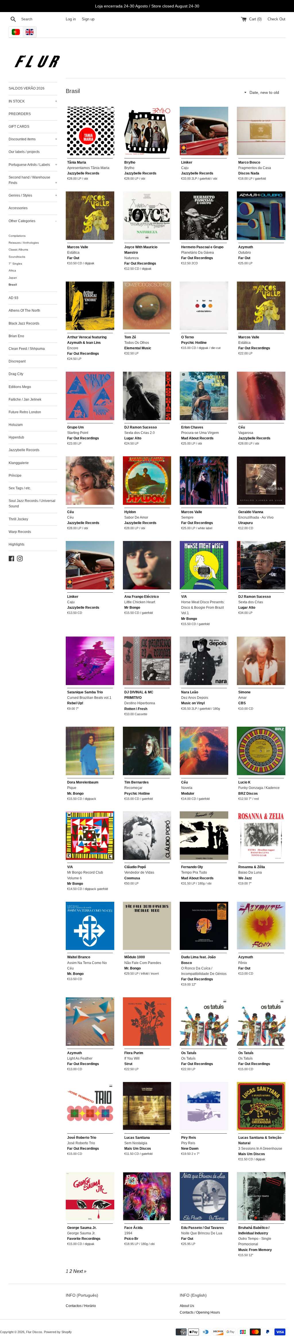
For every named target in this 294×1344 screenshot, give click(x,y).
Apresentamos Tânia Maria (88, 168)
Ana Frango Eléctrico (141, 597)
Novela (186, 788)
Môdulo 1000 (134, 957)
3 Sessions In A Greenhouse (260, 1149)
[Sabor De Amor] (147, 480)
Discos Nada (248, 173)
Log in (71, 19)
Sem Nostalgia (135, 1143)
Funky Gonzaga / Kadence (259, 788)
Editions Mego (20, 387)
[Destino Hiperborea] (147, 661)
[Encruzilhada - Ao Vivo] (261, 480)
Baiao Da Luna (250, 872)
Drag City (16, 374)
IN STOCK (33, 101)
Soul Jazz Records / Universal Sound (32, 503)
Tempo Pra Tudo (194, 872)
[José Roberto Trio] (90, 1106)
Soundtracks (17, 256)
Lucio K (244, 782)
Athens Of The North (24, 311)
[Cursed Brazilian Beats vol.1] (90, 661)
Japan (13, 277)
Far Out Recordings (140, 263)
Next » (79, 1271)
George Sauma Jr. (81, 1228)
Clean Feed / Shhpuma (27, 349)
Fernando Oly (192, 867)
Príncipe (15, 476)
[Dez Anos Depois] (204, 661)
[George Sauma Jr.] (90, 1196)
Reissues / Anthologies (24, 242)
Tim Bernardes (136, 782)
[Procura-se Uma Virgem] (204, 396)
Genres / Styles (33, 195)
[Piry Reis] (204, 1106)
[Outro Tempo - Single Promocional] (261, 1196)
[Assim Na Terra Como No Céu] (90, 926)
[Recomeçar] (147, 751)
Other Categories (33, 221)
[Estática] (90, 215)
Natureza (131, 258)
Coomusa (132, 878)
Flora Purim (133, 1053)
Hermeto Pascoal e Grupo (202, 247)
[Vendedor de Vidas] (147, 835)
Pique (71, 788)
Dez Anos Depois (194, 698)
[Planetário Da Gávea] (204, 215)
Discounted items (33, 139)
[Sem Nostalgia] (147, 1106)
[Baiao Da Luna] (261, 835)
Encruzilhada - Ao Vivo (256, 517)
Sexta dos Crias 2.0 (139, 433)
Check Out (276, 19)
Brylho (129, 162)
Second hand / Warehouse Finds (33, 180)
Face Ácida (133, 1228)
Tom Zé (130, 337)
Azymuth (245, 247)
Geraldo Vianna (250, 512)
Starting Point (77, 433)
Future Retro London (25, 412)
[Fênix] (261, 926)
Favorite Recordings (83, 1239)
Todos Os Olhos (136, 343)
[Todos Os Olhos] (147, 306)
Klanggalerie (19, 463)
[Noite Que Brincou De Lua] (204, 1196)
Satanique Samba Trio (85, 692)
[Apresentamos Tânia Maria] (90, 131)
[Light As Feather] (90, 1021)
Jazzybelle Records (24, 450)
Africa (12, 270)
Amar (242, 698)
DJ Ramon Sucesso (140, 427)
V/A (184, 597)
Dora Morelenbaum (82, 782)
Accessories (18, 208)
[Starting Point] (90, 396)
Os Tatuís (188, 1053)
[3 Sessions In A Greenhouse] (261, 1106)
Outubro (244, 253)
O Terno (187, 337)
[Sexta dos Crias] (261, 565)
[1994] (147, 1196)
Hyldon (130, 512)
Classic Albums (18, 249)
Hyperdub (16, 437)
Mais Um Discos (137, 1149)
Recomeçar (133, 788)
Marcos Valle (77, 247)
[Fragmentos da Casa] (261, 131)
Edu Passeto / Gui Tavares (202, 1228)
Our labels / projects (24, 152)
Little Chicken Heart (139, 602)
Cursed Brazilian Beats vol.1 (89, 698)
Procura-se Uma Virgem (200, 433)
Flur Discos (34, 1332)
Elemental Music (137, 348)
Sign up (88, 19)
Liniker (186, 162)
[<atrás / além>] (204, 306)
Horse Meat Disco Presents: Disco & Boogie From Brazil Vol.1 (203, 607)
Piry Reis (188, 1138)
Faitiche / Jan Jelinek (25, 399)
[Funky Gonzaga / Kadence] (261, 751)
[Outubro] (261, 215)
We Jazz (245, 878)
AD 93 (13, 298)
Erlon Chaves (192, 427)
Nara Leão (189, 692)
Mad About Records (197, 438)
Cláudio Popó (135, 867)
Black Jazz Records (24, 323)
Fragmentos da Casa (254, 168)
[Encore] (90, 306)
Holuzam (16, 425)
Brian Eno (16, 336)
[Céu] (90, 480)
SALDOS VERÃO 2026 (27, 88)
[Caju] (204, 131)
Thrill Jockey (18, 519)
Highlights (16, 544)
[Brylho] (147, 131)
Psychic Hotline (194, 343)
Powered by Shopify (58, 1332)
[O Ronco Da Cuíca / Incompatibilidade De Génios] (204, 926)
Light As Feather (79, 1058)
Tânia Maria (76, 162)
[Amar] (261, 661)
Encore (72, 348)
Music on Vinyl (193, 703)
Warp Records (20, 532)
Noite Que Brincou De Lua (201, 1233)
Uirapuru (245, 523)
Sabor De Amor (136, 517)
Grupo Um (75, 427)
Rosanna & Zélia (251, 867)
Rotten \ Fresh (135, 709)
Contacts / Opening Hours (200, 1312)
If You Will (132, 1058)
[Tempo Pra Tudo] (204, 835)
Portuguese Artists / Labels (33, 165)
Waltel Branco (78, 957)
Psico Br (131, 1239)
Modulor (187, 794)
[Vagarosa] (261, 396)
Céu (241, 427)
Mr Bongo (132, 608)
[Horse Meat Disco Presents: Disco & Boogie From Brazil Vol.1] (204, 565)
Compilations (17, 235)
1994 (128, 1233)
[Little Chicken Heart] (147, 565)
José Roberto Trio (81, 1138)
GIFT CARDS (19, 127)
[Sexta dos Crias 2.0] (147, 396)
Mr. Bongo (75, 794)
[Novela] (204, 751)
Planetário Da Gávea (197, 253)
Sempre (187, 517)
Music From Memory (255, 1250)
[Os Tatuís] (204, 1021)
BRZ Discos (248, 794)
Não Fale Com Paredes (142, 963)
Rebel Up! (75, 703)
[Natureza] (147, 215)
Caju (185, 168)
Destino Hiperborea (139, 703)
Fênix (242, 963)
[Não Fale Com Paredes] (147, 926)
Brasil (13, 284)
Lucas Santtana (137, 1138)
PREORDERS (20, 114)
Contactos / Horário (81, 1306)
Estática (73, 253)
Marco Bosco (249, 162)
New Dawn (189, 1149)
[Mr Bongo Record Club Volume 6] (90, 835)
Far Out (73, 258)
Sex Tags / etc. (20, 488)
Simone (244, 692)
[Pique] (90, 751)
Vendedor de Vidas (139, 872)
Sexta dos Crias (250, 602)
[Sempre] (204, 480)
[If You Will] (147, 1021)
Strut (128, 1064)
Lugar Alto (132, 438)
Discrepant (17, 361)
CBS (242, 703)
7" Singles (15, 263)
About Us (187, 1306)
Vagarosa (245, 433)
